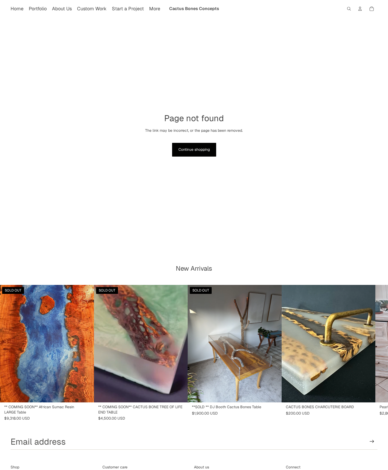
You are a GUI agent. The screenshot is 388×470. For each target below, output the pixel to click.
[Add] (367, 394)
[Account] (360, 9)
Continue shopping (194, 149)
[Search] (349, 9)
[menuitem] (154, 9)
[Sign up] (371, 441)
